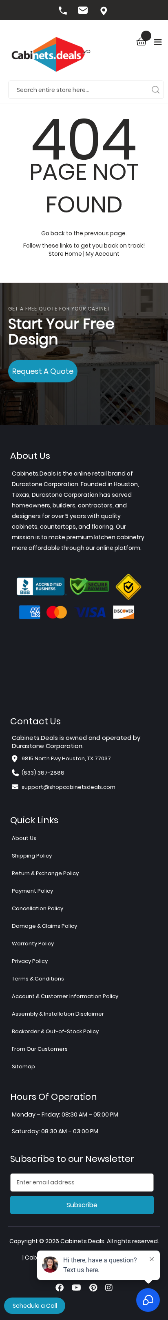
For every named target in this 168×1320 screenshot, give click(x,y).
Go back (53, 233)
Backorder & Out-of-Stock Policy (55, 1031)
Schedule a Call (35, 1306)
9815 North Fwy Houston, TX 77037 (104, 11)
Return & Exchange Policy (45, 873)
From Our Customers (40, 1049)
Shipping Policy (32, 856)
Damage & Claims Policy (44, 926)
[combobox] (86, 89)
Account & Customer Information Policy (65, 996)
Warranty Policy (33, 943)
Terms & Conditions (38, 979)
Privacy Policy (30, 961)
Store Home (65, 254)
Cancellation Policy (37, 908)
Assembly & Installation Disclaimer (58, 1014)
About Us (24, 838)
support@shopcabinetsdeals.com (68, 787)
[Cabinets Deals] (51, 55)
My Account (102, 254)
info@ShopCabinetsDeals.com (84, 11)
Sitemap (23, 1066)
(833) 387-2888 (63, 11)
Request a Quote (42, 371)
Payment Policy (32, 891)
